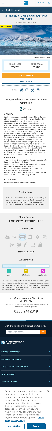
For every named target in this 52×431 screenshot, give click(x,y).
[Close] (48, 391)
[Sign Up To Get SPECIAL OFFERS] (43, 332)
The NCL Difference (10, 352)
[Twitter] (32, 90)
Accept (36, 426)
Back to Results (13, 9)
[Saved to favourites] (48, 51)
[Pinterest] (38, 90)
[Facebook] (27, 90)
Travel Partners (9, 381)
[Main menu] (3, 3)
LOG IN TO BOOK (26, 75)
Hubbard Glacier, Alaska (26, 22)
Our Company (8, 374)
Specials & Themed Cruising (14, 367)
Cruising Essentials (11, 359)
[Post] (21, 90)
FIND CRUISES (26, 81)
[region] (26, 409)
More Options (15, 426)
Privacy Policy (18, 420)
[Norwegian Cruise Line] (26, 3)
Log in (40, 3)
